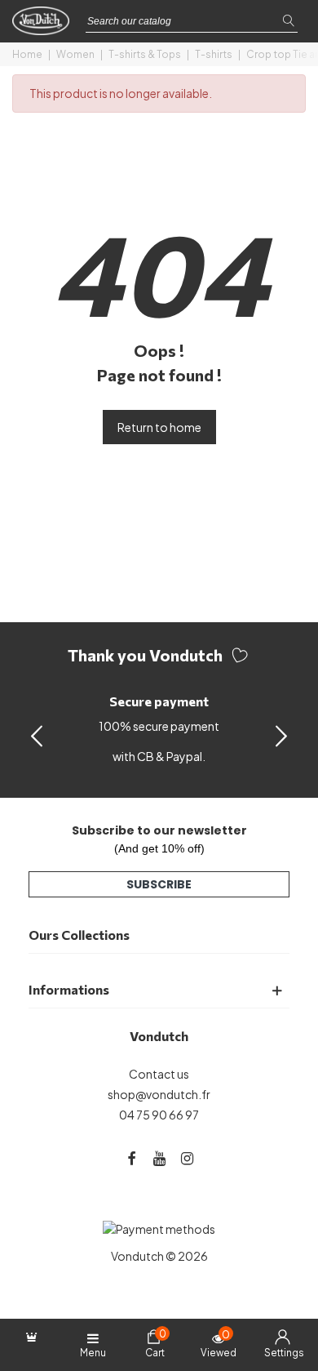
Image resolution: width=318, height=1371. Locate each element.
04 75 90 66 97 (159, 1114)
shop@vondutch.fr (159, 1094)
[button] (281, 735)
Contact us (159, 1073)
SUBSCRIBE (159, 884)
